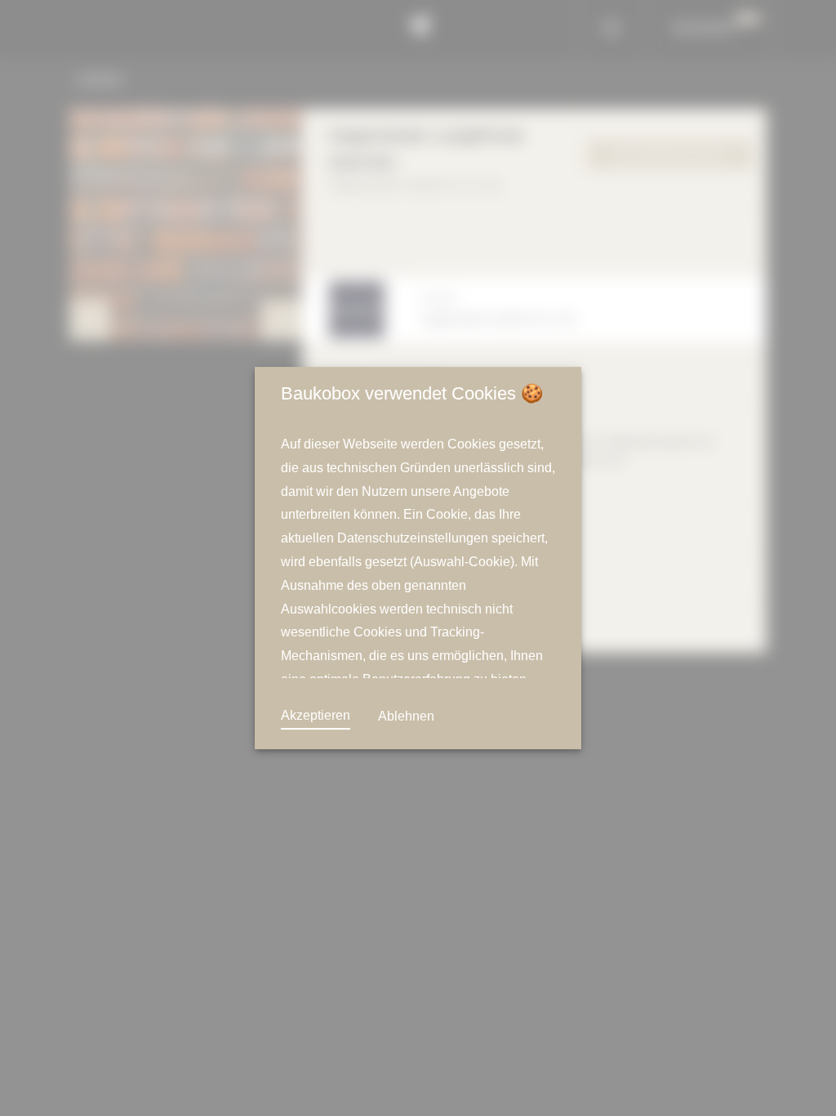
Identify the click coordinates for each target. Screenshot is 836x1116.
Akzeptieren (315, 716)
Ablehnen (405, 716)
